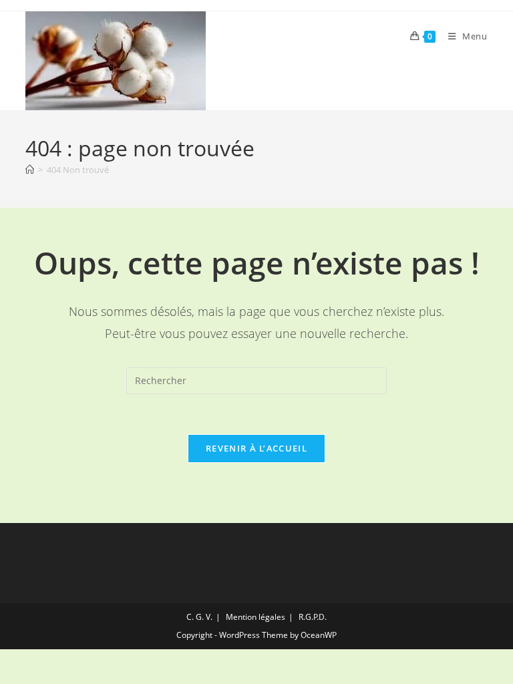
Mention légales (255, 617)
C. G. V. (199, 617)
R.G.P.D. (313, 617)
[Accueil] (29, 170)
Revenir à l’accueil (256, 448)
